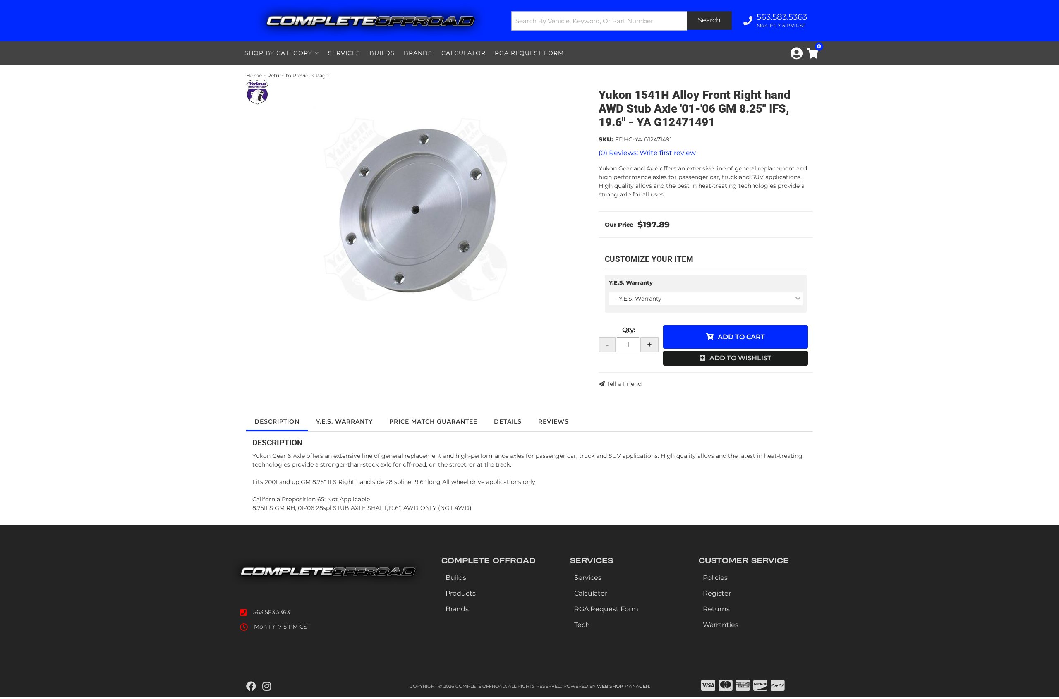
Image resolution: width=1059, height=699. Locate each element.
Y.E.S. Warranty (631, 282)
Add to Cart (741, 337)
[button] (621, 21)
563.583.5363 (271, 612)
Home (254, 75)
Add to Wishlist (740, 358)
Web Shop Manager (623, 686)
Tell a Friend (624, 384)
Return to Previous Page (297, 75)
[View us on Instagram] (266, 686)
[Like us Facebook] (251, 686)
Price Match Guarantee (433, 421)
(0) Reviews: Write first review (647, 153)
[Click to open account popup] (796, 53)
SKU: (606, 139)
